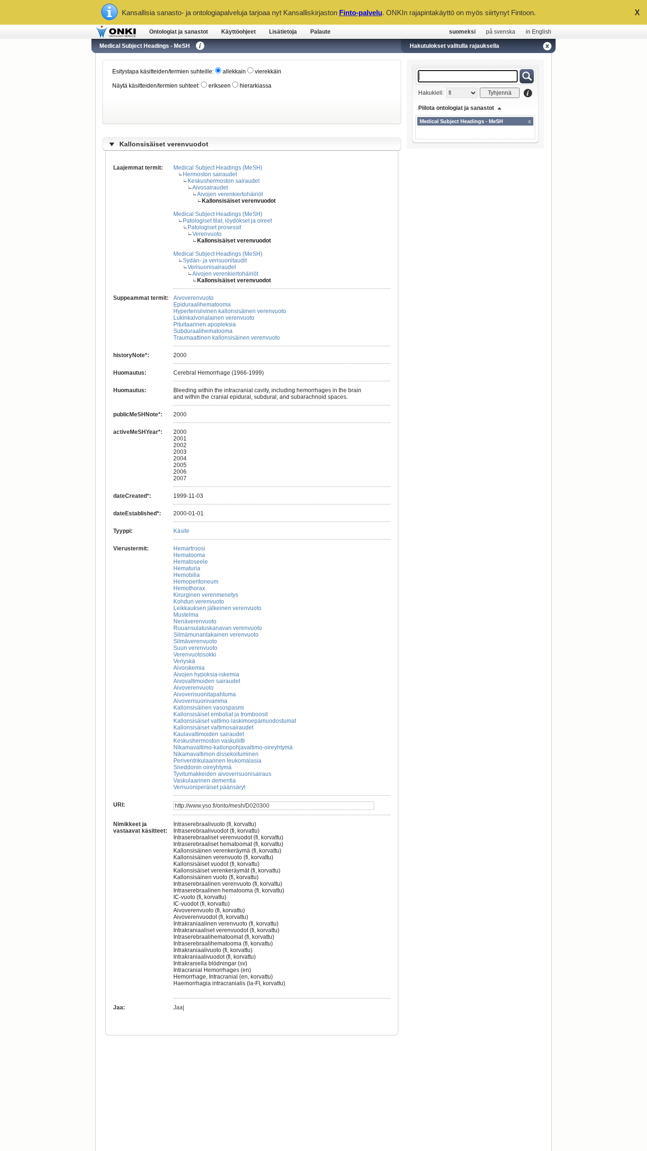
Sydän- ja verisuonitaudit (215, 260)
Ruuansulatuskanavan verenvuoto (217, 628)
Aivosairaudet (210, 187)
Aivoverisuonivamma (200, 701)
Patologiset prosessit (214, 227)
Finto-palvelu (360, 13)
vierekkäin (267, 71)
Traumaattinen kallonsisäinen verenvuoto (226, 337)
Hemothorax (189, 588)
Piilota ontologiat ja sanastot (456, 108)
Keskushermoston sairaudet (224, 181)
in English (538, 31)
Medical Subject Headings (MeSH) (217, 167)
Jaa (178, 1007)
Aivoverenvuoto (193, 298)
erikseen (219, 85)
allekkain (233, 71)
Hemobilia (186, 575)
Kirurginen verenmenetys (205, 595)
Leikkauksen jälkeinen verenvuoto (217, 608)
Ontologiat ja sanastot (178, 31)
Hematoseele (190, 561)
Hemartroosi (189, 548)
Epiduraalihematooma (202, 304)
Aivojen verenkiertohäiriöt (230, 194)
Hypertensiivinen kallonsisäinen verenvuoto (229, 311)
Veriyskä (184, 661)
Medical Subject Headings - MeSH (144, 46)
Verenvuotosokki (194, 654)
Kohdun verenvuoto (198, 601)
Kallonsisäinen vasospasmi (208, 707)
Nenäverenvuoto (194, 621)
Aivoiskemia (189, 668)
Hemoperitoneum (195, 581)
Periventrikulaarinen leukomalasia (217, 760)
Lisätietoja (283, 31)
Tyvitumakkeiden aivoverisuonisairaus (222, 774)
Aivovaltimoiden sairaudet (206, 681)
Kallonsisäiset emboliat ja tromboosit (220, 714)
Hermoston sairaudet (210, 174)
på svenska (500, 31)
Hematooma (189, 555)
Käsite (181, 531)
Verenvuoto (207, 234)
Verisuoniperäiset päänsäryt (209, 787)
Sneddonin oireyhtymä (202, 767)
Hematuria (186, 568)
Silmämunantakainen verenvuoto (216, 634)
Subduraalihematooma (203, 331)
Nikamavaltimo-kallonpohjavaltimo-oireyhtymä (233, 747)
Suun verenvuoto (195, 648)
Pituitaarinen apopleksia (204, 324)
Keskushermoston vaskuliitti (209, 740)
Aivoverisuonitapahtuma (204, 694)
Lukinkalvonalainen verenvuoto (213, 318)
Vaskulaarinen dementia (204, 780)
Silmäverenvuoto (195, 641)
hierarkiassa (254, 85)
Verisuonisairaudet (212, 267)
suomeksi (462, 31)
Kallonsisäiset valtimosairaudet (213, 727)
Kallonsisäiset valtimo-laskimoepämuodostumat (234, 721)
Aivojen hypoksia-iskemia (206, 674)
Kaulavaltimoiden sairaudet (208, 734)
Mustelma (185, 614)
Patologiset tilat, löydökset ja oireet (227, 220)
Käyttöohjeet (238, 31)
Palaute (320, 31)
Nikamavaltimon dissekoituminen (216, 754)
